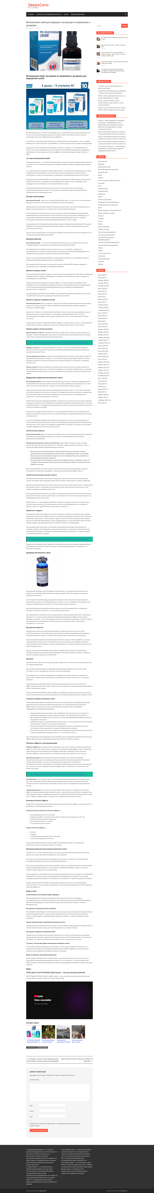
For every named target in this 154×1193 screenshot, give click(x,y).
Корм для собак (103, 191)
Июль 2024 (101, 316)
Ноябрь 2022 (102, 370)
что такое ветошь (68, 1149)
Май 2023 (101, 354)
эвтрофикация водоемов (35, 1149)
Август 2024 (101, 313)
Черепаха (101, 261)
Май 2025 (101, 297)
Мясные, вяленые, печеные (106, 213)
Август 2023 (101, 346)
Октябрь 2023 (102, 340)
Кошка (100, 197)
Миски (100, 208)
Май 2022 (101, 386)
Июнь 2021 (101, 403)
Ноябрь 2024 (102, 305)
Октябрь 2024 (102, 307)
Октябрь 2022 (102, 373)
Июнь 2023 (101, 351)
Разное (100, 224)
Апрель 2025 (102, 299)
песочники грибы (68, 1162)
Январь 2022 (102, 397)
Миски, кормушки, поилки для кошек (109, 210)
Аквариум (101, 164)
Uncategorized (43, 1047)
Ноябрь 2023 (102, 337)
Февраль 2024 (102, 329)
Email (32, 1111)
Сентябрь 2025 (102, 286)
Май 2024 (101, 321)
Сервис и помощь (103, 229)
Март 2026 (101, 277)
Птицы (100, 221)
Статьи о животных (104, 253)
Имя (31, 1105)
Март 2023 (101, 359)
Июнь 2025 (101, 294)
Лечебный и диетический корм (108, 205)
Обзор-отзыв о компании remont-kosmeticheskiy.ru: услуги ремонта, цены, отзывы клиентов (111, 103)
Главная (31, 14)
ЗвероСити (38, 4)
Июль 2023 (101, 348)
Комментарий (34, 1081)
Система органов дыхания (106, 235)
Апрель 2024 (102, 324)
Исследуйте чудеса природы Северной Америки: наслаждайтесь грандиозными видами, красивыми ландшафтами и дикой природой (112, 71)
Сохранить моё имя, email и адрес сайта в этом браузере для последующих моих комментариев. (55, 1125)
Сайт (31, 1117)
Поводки (101, 218)
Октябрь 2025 (102, 283)
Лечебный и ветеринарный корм (108, 202)
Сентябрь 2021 (102, 400)
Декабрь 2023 (102, 335)
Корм (99, 186)
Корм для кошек (103, 188)
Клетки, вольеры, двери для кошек (109, 180)
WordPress (124, 1191)
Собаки (100, 250)
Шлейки (100, 264)
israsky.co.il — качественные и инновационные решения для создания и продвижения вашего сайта (112, 148)
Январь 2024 (102, 332)
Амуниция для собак (104, 167)
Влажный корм (102, 172)
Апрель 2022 (102, 389)
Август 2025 (101, 288)
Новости (101, 216)
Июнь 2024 (101, 318)
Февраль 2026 (102, 280)
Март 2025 (101, 302)
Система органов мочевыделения (108, 242)
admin (38, 28)
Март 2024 (101, 326)
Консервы (101, 183)
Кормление (101, 194)
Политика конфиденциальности (48, 14)
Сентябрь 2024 (102, 310)
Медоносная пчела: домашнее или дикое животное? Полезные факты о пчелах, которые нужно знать (110, 127)
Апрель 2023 (102, 356)
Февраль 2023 (102, 362)
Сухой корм (101, 256)
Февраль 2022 (102, 395)
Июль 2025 (101, 291)
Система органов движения (106, 232)
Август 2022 (101, 378)
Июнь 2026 (101, 275)
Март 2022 (101, 392)
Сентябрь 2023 (102, 343)
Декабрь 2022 (102, 367)
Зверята (100, 178)
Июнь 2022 (101, 384)
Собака (100, 248)
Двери (100, 175)
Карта (66, 14)
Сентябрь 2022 (102, 375)
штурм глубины (32, 1167)
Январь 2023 (102, 365)
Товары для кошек (104, 259)
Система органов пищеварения (108, 245)
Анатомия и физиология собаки (108, 169)
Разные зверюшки (78, 14)
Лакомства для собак (104, 199)
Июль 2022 (101, 381)
